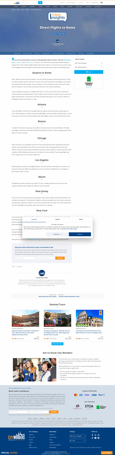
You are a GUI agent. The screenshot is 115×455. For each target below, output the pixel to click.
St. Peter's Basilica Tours (38, 421)
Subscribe (60, 258)
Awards (31, 439)
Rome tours (33, 239)
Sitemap (51, 442)
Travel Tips (61, 34)
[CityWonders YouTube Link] (95, 438)
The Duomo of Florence (59, 423)
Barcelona (79, 6)
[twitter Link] (95, 435)
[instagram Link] (98, 435)
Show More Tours (57, 344)
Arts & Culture (27, 53)
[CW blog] (57, 22)
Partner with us (33, 447)
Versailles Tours (95, 421)
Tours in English (71, 2)
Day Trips (37, 53)
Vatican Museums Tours (60, 421)
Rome (16, 6)
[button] (78, 436)
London (69, 6)
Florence (32, 6)
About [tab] (81, 219)
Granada (88, 6)
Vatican (23, 6)
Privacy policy (52, 437)
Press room (32, 437)
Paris (62, 6)
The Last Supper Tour (24, 423)
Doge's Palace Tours (44, 425)
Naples (55, 6)
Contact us (52, 434)
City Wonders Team (58, 44)
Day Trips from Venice (66, 425)
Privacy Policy (46, 414)
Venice (40, 6)
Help (87, 2)
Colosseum (67, 60)
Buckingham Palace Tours (81, 423)
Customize (56, 234)
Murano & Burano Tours (55, 425)
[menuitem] (63, 2)
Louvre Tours (69, 421)
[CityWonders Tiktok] (92, 438)
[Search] (40, 2)
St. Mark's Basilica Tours (77, 425)
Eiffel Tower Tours (77, 421)
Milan (48, 6)
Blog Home (17, 53)
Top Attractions (70, 53)
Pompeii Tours (29, 421)
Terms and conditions (55, 445)
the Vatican (17, 62)
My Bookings (95, 2)
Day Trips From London (70, 423)
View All (88, 87)
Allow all (80, 234)
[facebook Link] (92, 435)
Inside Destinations (58, 53)
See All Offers (107, 453)
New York (97, 6)
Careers (31, 442)
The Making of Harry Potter (94, 423)
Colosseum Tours (21, 421)
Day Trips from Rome (49, 421)
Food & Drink (46, 53)
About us (62, 2)
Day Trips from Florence (35, 423)
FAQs (50, 439)
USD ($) (81, 2)
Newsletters (90, 53)
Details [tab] (57, 219)
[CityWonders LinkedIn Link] (98, 438)
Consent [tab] (34, 219)
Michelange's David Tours (46, 423)
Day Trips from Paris (86, 421)
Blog (30, 445)
